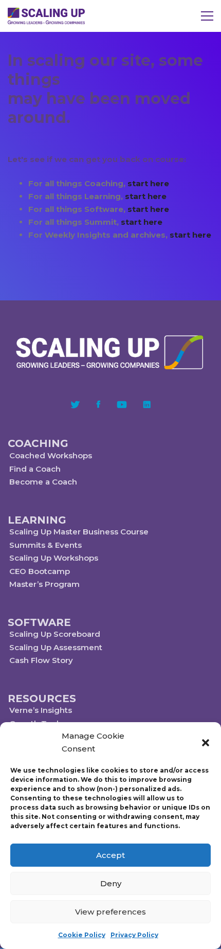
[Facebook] (98, 404)
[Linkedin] (147, 404)
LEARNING (37, 520)
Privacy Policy (134, 935)
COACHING (38, 443)
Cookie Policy (81, 935)
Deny (110, 883)
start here (148, 183)
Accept (110, 855)
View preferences (110, 912)
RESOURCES (42, 698)
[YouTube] (122, 404)
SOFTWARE (39, 622)
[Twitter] (75, 404)
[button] (205, 743)
